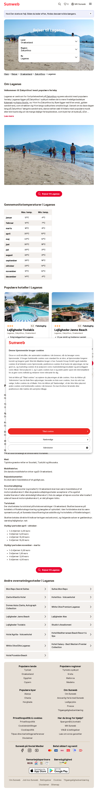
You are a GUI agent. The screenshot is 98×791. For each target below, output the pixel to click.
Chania (27, 698)
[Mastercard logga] (50, 751)
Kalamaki (8, 102)
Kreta (70, 674)
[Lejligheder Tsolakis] (27, 330)
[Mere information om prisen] (92, 357)
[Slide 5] (53, 182)
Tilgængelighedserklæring (70, 710)
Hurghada (27, 702)
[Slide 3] (49, 182)
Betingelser (45, 780)
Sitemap (55, 784)
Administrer (48, 448)
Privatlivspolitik (27, 721)
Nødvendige (48, 439)
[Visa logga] (56, 751)
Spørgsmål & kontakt (70, 721)
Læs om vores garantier (70, 734)
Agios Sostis (22, 102)
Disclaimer (27, 738)
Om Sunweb (70, 694)
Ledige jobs (70, 702)
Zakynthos (51, 96)
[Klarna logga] (62, 751)
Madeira (70, 682)
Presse (70, 706)
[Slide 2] (46, 182)
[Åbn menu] (90, 4)
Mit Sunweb (70, 725)
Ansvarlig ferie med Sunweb (70, 698)
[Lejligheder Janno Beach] (74, 330)
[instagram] (30, 751)
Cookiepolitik (27, 730)
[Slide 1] (44, 182)
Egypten (28, 678)
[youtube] (37, 751)
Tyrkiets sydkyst (70, 670)
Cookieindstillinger (27, 725)
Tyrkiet (27, 670)
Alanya (27, 694)
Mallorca (70, 678)
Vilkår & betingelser (70, 730)
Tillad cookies (48, 431)
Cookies (57, 780)
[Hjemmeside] (11, 4)
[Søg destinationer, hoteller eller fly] (59, 4)
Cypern (27, 682)
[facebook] (22, 751)
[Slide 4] (51, 182)
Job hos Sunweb (30, 780)
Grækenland (28, 674)
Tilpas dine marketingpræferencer (27, 734)
